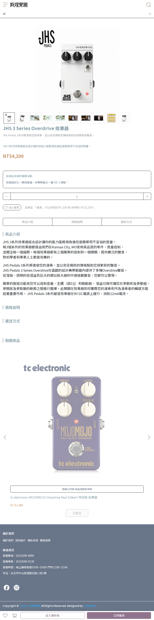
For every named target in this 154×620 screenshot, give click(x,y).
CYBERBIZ (89, 606)
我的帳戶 (20, 540)
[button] (149, 437)
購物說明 (45, 540)
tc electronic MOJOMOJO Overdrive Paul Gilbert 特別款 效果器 (53, 497)
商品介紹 (27, 222)
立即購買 (119, 615)
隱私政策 (33, 540)
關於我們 (8, 540)
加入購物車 (52, 615)
